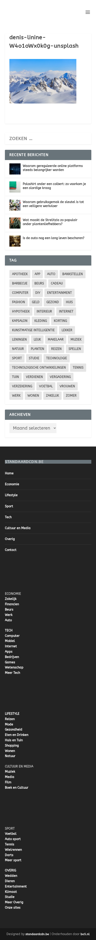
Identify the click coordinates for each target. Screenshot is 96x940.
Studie (10, 897)
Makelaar (56, 339)
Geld (36, 302)
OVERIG (10, 870)
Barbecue (19, 283)
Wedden (11, 876)
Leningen (19, 339)
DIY (37, 293)
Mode (9, 724)
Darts (9, 855)
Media (9, 777)
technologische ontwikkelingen (39, 368)
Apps (9, 652)
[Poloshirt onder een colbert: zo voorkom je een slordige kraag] (15, 187)
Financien (12, 604)
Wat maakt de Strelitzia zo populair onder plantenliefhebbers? (50, 222)
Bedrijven (12, 657)
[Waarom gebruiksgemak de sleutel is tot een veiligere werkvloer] (15, 205)
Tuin (15, 377)
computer (20, 293)
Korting (60, 321)
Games (10, 662)
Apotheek (20, 274)
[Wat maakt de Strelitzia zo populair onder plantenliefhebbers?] (15, 223)
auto (51, 274)
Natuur (18, 349)
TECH (9, 630)
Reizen (56, 349)
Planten (37, 349)
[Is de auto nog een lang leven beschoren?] (15, 241)
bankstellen (72, 274)
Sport (17, 358)
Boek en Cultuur (16, 788)
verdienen (34, 377)
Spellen (75, 349)
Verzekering (22, 386)
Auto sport (13, 839)
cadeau (57, 283)
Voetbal (46, 386)
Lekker (67, 330)
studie (34, 358)
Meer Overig (14, 902)
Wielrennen (13, 850)
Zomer (71, 396)
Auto (8, 620)
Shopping (12, 745)
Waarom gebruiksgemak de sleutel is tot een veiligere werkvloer (53, 204)
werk (16, 396)
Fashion (18, 302)
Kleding (40, 321)
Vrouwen (67, 386)
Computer (12, 636)
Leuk (37, 339)
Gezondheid (13, 729)
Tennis (78, 368)
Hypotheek (21, 311)
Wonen (33, 396)
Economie (12, 484)
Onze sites (13, 908)
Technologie (56, 358)
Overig (10, 539)
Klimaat (11, 892)
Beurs (39, 283)
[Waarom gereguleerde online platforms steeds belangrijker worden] (15, 169)
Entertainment (59, 293)
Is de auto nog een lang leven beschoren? (53, 238)
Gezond (52, 302)
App (37, 274)
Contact (11, 550)
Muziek (76, 339)
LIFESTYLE (12, 714)
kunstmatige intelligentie (33, 330)
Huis (69, 302)
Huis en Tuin (14, 740)
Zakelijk (52, 396)
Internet (66, 311)
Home (9, 473)
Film (8, 782)
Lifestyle (11, 495)
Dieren (10, 881)
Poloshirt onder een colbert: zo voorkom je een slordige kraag (54, 186)
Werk (9, 615)
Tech (8, 517)
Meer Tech (12, 673)
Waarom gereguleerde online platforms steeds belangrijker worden (53, 168)
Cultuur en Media (18, 528)
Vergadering (60, 377)
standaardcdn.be (37, 934)
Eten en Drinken (16, 735)
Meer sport (13, 860)
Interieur (44, 311)
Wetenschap (14, 667)
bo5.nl (85, 934)
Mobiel (10, 641)
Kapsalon (19, 321)
